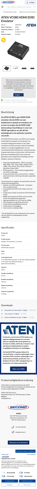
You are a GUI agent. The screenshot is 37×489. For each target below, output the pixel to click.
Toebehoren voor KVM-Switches (27, 12)
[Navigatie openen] (2, 6)
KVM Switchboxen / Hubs (9, 12)
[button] (6, 454)
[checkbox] (3, 473)
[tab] (7, 68)
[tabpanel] (18, 51)
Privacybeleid (31, 454)
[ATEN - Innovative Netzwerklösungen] (18, 330)
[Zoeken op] (34, 6)
